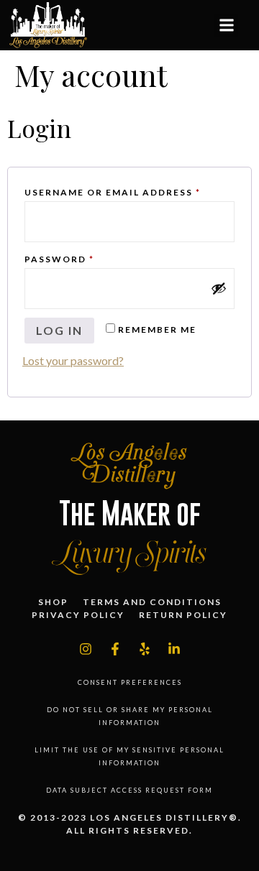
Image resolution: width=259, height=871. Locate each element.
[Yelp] (145, 649)
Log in (59, 330)
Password (87, 257)
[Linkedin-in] (174, 649)
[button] (226, 25)
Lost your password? (73, 360)
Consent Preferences (130, 682)
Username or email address (129, 191)
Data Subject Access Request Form (129, 790)
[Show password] (219, 288)
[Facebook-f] (115, 649)
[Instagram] (86, 649)
